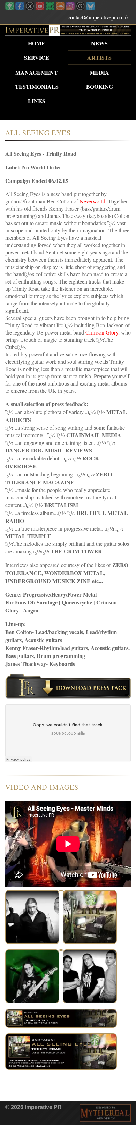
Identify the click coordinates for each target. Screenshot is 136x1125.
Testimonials (37, 87)
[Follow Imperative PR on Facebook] (19, 8)
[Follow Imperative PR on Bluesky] (90, 8)
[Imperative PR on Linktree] (9, 8)
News (99, 43)
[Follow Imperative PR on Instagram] (70, 8)
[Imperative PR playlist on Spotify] (50, 8)
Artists (99, 57)
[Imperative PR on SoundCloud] (60, 8)
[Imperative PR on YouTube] (40, 8)
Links (36, 101)
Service (36, 57)
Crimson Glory (101, 332)
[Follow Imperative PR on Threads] (80, 8)
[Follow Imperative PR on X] (29, 8)
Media (99, 72)
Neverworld (92, 201)
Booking (99, 87)
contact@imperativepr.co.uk (98, 17)
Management (36, 72)
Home (36, 43)
